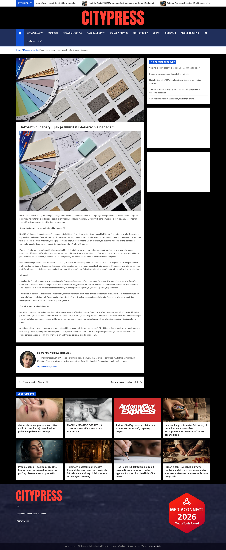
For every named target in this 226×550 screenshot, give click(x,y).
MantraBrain (156, 546)
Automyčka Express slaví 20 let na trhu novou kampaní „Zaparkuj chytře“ (135, 428)
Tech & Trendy (140, 33)
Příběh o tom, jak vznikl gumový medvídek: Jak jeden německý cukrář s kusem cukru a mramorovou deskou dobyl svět (186, 471)
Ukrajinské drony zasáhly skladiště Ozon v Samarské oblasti (174, 68)
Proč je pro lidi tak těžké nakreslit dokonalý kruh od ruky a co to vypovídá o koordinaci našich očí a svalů (135, 471)
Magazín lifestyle (72, 33)
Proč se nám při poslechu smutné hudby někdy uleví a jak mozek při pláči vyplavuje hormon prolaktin (37, 470)
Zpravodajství (35, 33)
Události (53, 33)
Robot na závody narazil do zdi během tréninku (169, 74)
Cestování (170, 33)
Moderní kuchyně (190, 33)
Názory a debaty (95, 33)
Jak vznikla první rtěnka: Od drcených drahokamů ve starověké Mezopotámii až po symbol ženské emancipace (186, 430)
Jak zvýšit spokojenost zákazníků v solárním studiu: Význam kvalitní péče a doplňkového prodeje (38, 428)
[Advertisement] (178, 128)
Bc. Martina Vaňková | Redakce (54, 352)
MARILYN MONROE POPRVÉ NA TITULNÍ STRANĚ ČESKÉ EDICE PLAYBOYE (84, 428)
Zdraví (156, 33)
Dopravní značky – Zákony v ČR (124, 382)
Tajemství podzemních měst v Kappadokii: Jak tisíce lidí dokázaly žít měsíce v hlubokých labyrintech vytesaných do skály (87, 471)
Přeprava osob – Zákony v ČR (35, 382)
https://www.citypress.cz (47, 366)
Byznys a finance (119, 33)
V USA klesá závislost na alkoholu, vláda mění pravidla (172, 99)
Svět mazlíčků (34, 41)
